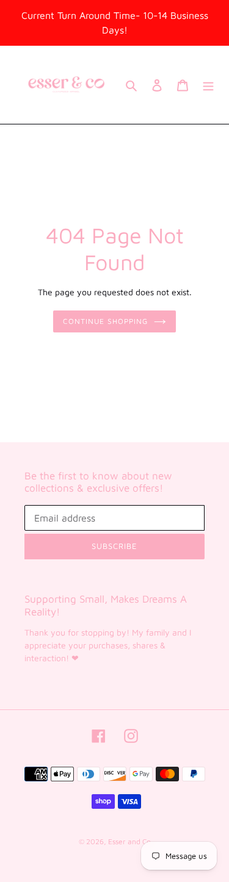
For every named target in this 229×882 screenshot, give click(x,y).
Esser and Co (129, 841)
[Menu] (208, 85)
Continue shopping (105, 321)
